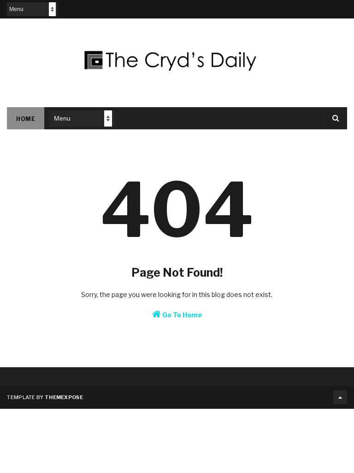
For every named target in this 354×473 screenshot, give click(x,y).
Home (25, 118)
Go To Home (181, 315)
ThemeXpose (64, 397)
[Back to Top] (340, 397)
